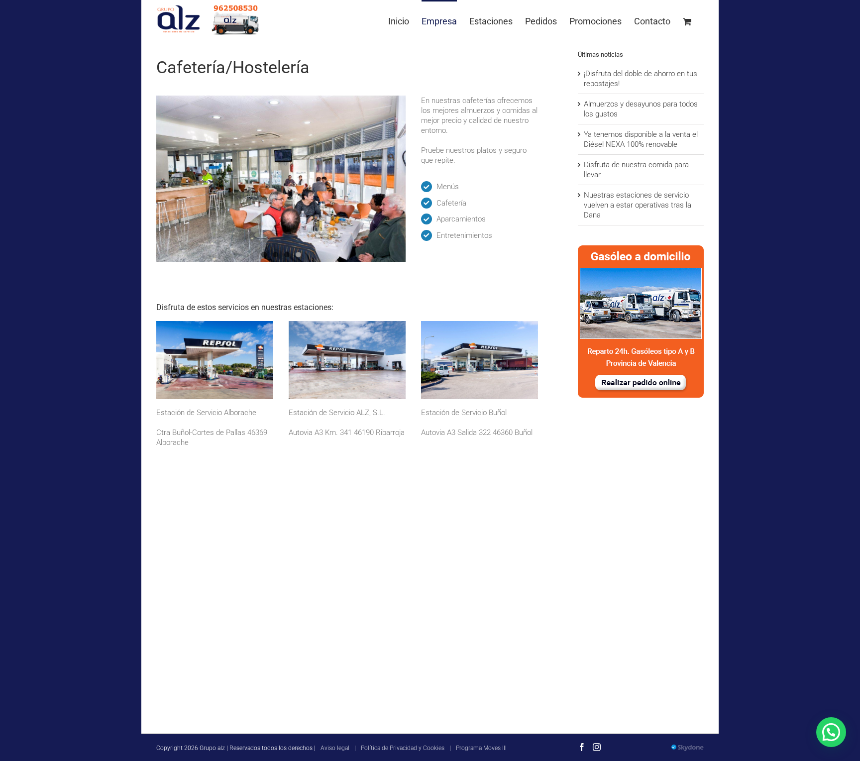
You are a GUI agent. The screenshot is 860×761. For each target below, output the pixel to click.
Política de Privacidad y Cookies (402, 748)
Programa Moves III (481, 748)
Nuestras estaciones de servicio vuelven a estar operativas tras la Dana (637, 205)
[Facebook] (582, 747)
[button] (831, 732)
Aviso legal (335, 748)
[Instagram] (597, 747)
